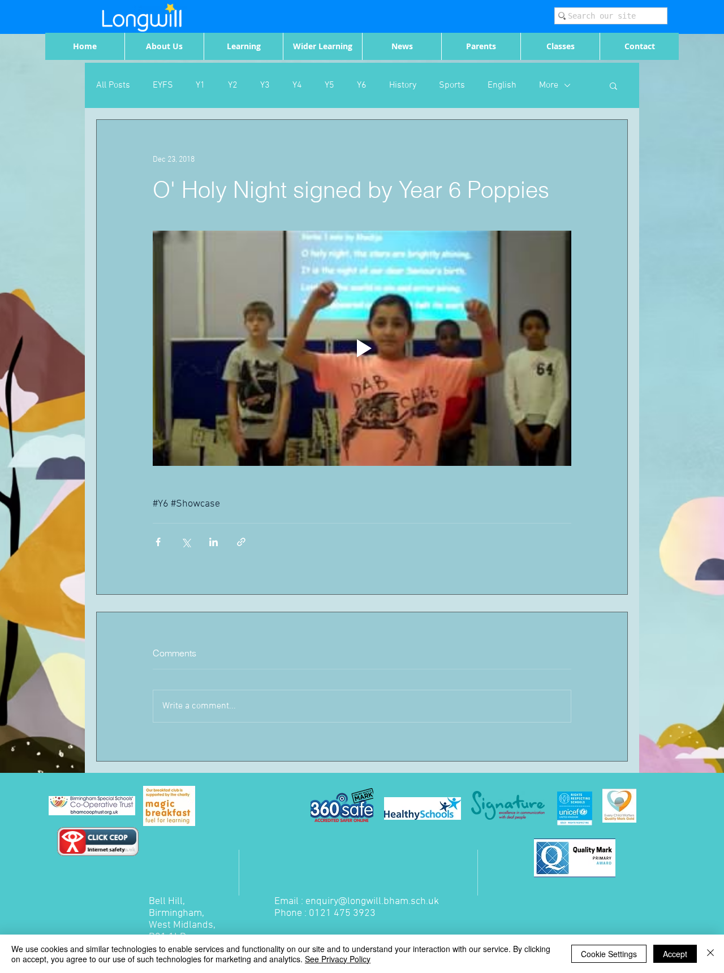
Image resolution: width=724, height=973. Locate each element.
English (502, 85)
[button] (613, 85)
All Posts (113, 85)
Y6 (362, 85)
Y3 (265, 85)
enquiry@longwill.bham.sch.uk (372, 901)
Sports (452, 85)
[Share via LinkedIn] (213, 542)
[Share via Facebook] (158, 542)
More (548, 85)
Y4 (297, 85)
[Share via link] (241, 542)
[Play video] (362, 348)
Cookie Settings (609, 953)
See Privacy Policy (337, 959)
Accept (675, 953)
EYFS (163, 85)
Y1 (200, 85)
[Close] (710, 954)
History (402, 85)
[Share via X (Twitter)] (185, 542)
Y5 (329, 85)
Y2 (233, 85)
